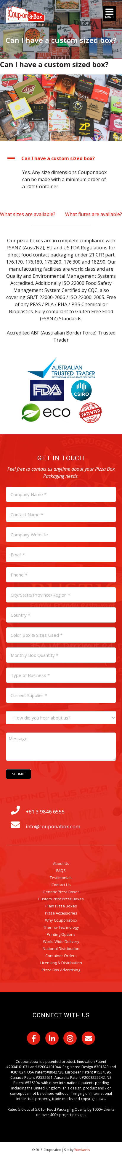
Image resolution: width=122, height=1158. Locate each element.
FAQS (61, 870)
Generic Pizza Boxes (61, 891)
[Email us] (88, 1038)
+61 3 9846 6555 (45, 811)
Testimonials (61, 877)
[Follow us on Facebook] (33, 1038)
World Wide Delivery (61, 941)
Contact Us (61, 884)
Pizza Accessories (61, 913)
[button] (61, 158)
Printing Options (61, 934)
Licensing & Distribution (61, 962)
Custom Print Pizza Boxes (61, 899)
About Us (61, 863)
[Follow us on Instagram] (70, 1038)
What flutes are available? (93, 214)
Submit (18, 774)
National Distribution (61, 948)
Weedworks (82, 1150)
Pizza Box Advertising (61, 969)
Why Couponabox (61, 920)
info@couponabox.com (53, 826)
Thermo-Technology (61, 927)
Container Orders (61, 955)
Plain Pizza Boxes (61, 906)
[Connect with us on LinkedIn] (52, 1038)
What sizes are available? (27, 214)
